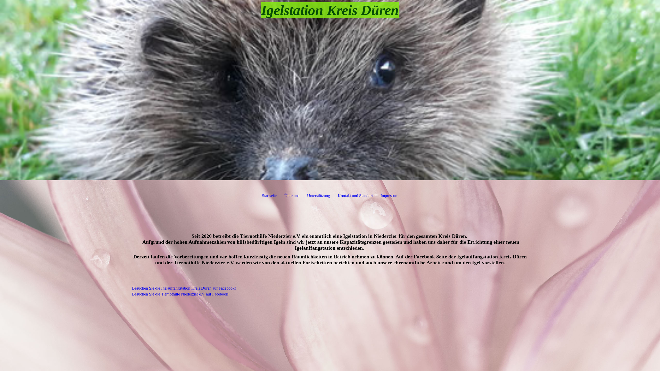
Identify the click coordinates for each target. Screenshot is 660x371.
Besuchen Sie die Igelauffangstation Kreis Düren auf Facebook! (184, 288)
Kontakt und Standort (355, 195)
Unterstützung (318, 195)
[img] (330, 90)
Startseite (269, 195)
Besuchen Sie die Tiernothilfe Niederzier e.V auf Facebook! (180, 294)
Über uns (291, 195)
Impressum (389, 195)
